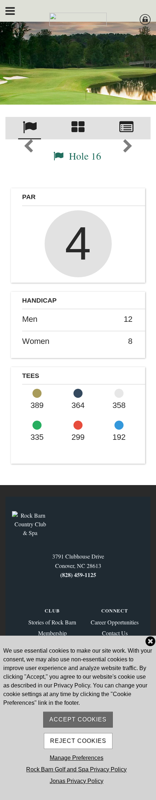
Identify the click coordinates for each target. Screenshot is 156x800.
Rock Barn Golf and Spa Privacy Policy (76, 769)
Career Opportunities (115, 622)
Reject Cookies (78, 741)
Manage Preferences (76, 758)
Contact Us (115, 633)
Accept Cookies (78, 719)
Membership (52, 633)
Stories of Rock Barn (52, 622)
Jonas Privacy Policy (76, 781)
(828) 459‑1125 (78, 574)
